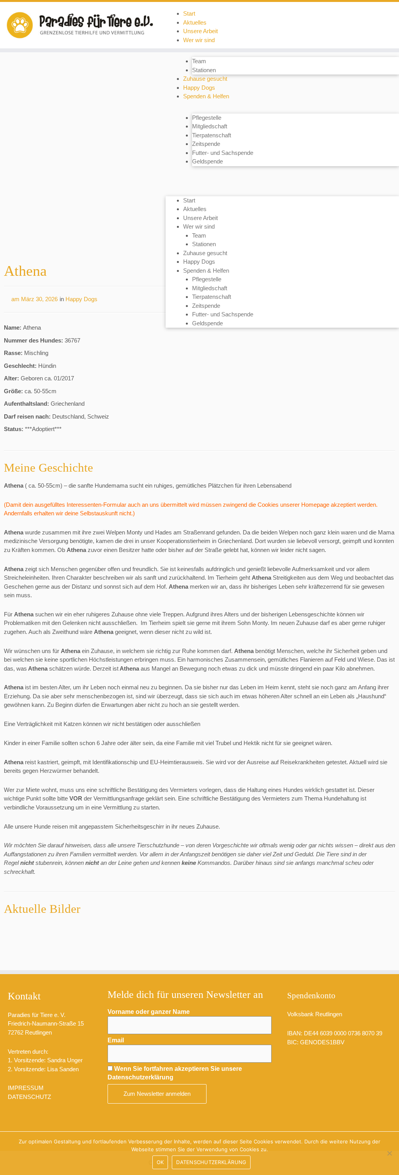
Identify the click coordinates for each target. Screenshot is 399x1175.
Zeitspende (206, 143)
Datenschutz (29, 1096)
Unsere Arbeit (200, 31)
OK (160, 1162)
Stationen (204, 70)
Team (199, 61)
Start (189, 13)
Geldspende (207, 161)
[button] (282, 179)
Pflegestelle (206, 117)
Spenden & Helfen (206, 96)
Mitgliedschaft (209, 126)
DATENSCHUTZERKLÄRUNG (211, 1162)
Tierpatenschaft (211, 135)
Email (116, 1040)
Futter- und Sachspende (222, 152)
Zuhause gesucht (205, 78)
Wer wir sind (199, 40)
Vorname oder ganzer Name (149, 1011)
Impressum (26, 1087)
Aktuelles (195, 22)
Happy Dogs (199, 87)
